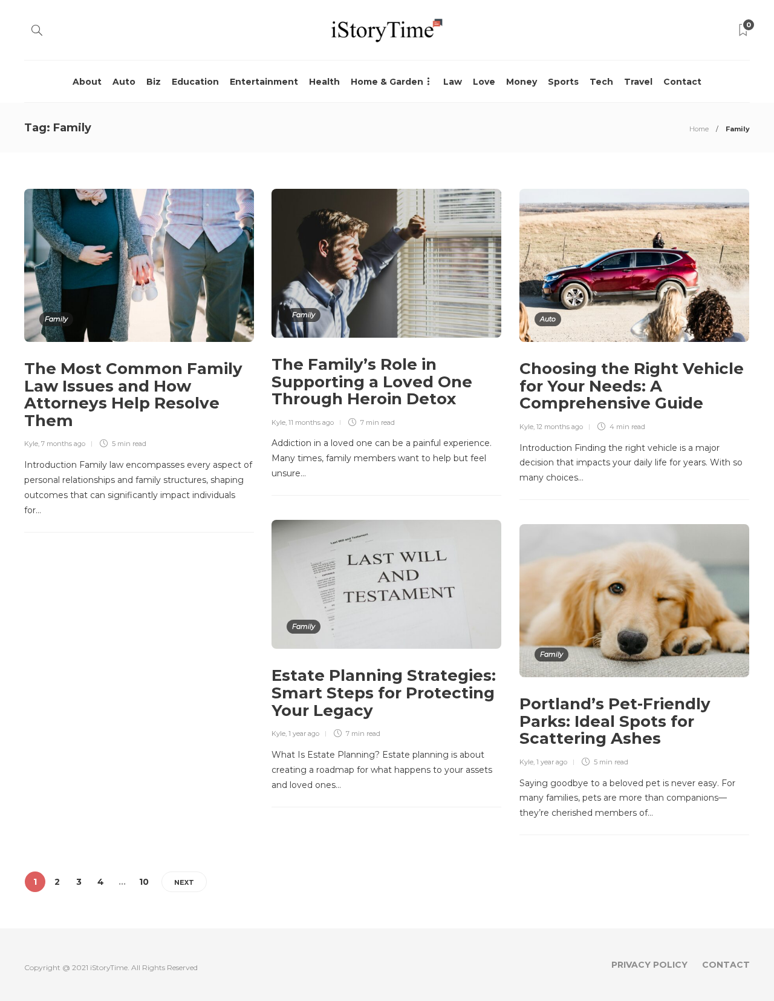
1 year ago (303, 733)
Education (195, 81)
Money (521, 81)
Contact (682, 81)
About (87, 81)
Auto (123, 81)
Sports (563, 81)
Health (324, 81)
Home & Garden (387, 81)
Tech (601, 81)
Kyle (31, 443)
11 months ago (311, 422)
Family (56, 319)
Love (484, 81)
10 (144, 881)
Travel (638, 81)
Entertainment (264, 81)
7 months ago (63, 443)
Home (699, 129)
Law (452, 81)
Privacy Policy (649, 964)
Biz (153, 81)
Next (184, 882)
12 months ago (559, 426)
